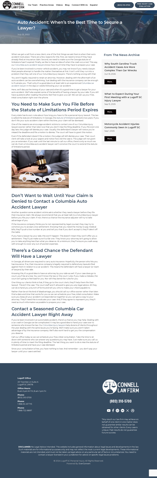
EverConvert (84, 464)
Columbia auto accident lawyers (30, 65)
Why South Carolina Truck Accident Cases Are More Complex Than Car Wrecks (120, 67)
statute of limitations (66, 118)
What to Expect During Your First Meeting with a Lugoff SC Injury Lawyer (123, 97)
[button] (110, 81)
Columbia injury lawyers (54, 325)
